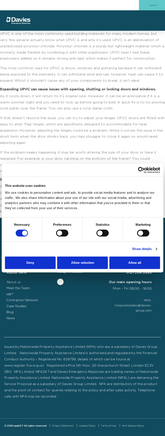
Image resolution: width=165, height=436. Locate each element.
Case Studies (16, 306)
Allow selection (82, 262)
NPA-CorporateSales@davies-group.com (133, 305)
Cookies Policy (87, 425)
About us (13, 282)
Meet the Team (18, 288)
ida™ (9, 294)
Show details (142, 249)
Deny (30, 262)
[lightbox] (79, 431)
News (10, 318)
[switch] (62, 233)
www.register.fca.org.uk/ (24, 365)
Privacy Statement (62, 425)
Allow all (134, 262)
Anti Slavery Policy (133, 425)
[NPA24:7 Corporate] (18, 20)
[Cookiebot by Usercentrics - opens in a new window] (141, 170)
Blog (10, 312)
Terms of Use (108, 425)
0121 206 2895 (139, 272)
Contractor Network (22, 300)
